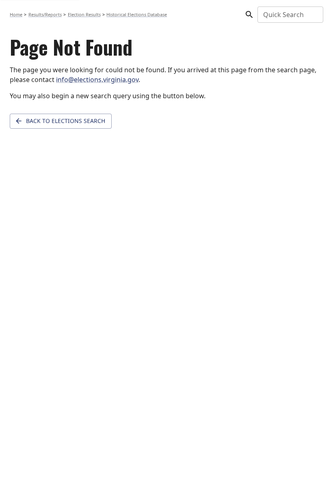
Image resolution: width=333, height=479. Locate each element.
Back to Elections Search (65, 121)
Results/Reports (45, 14)
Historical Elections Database (136, 14)
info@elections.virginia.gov (97, 79)
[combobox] (290, 14)
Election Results (84, 14)
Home (16, 14)
